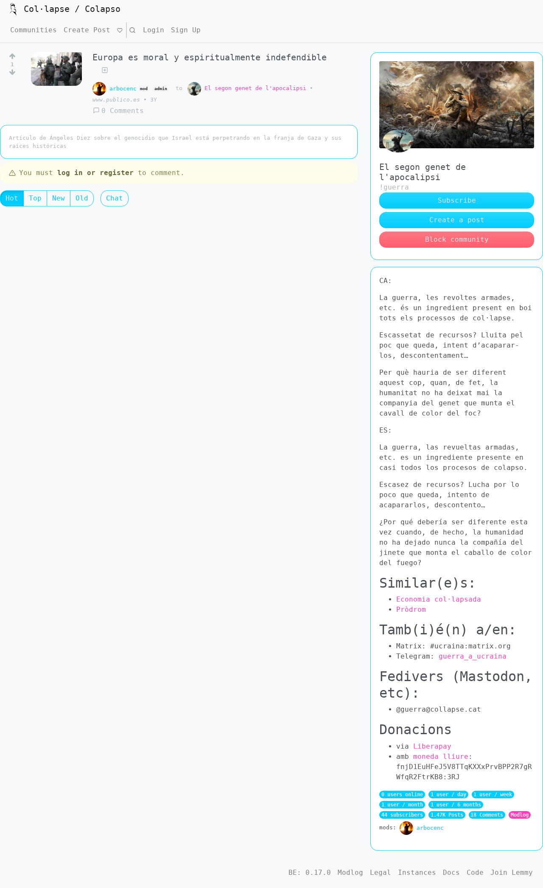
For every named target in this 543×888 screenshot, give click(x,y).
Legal (380, 872)
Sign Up (186, 30)
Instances (417, 872)
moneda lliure (440, 756)
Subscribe (457, 200)
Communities (33, 30)
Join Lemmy (511, 872)
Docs (451, 872)
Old (82, 198)
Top (35, 198)
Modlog (520, 815)
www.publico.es (116, 99)
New (58, 198)
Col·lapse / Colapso (72, 9)
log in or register (95, 173)
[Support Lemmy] (120, 30)
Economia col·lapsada (438, 599)
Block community (457, 239)
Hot (12, 198)
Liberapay (432, 746)
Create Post (87, 30)
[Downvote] (12, 73)
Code (475, 872)
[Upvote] (12, 54)
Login (153, 30)
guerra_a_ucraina (473, 656)
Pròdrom (411, 609)
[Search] (132, 30)
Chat (114, 198)
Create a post (456, 220)
